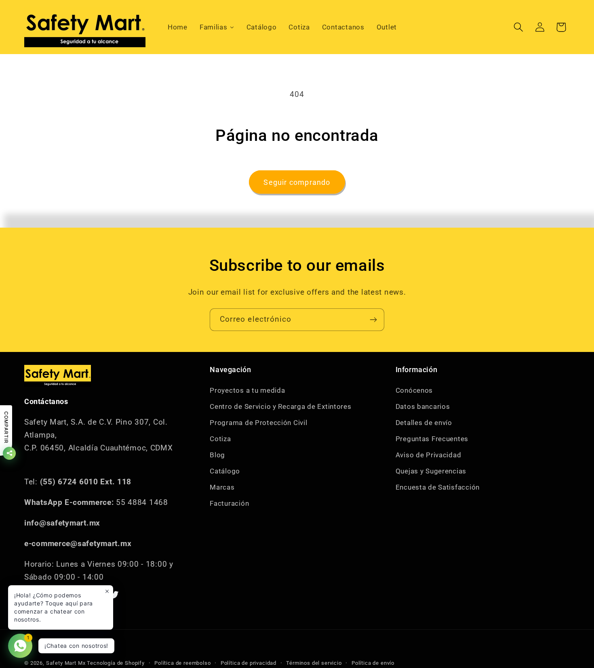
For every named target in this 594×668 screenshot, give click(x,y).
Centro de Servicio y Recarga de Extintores (280, 406)
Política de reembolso (182, 663)
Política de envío (373, 663)
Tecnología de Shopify (116, 663)
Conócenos (414, 390)
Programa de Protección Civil (258, 423)
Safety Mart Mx (66, 663)
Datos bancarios (423, 406)
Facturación (229, 503)
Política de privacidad (248, 663)
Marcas (222, 487)
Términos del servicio (314, 663)
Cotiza (220, 439)
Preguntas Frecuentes (432, 439)
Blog (217, 455)
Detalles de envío (424, 423)
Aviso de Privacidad (428, 455)
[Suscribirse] (373, 319)
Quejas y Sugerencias (431, 471)
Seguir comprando (296, 182)
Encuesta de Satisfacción (438, 487)
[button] (518, 27)
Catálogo (225, 471)
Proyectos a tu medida (247, 390)
